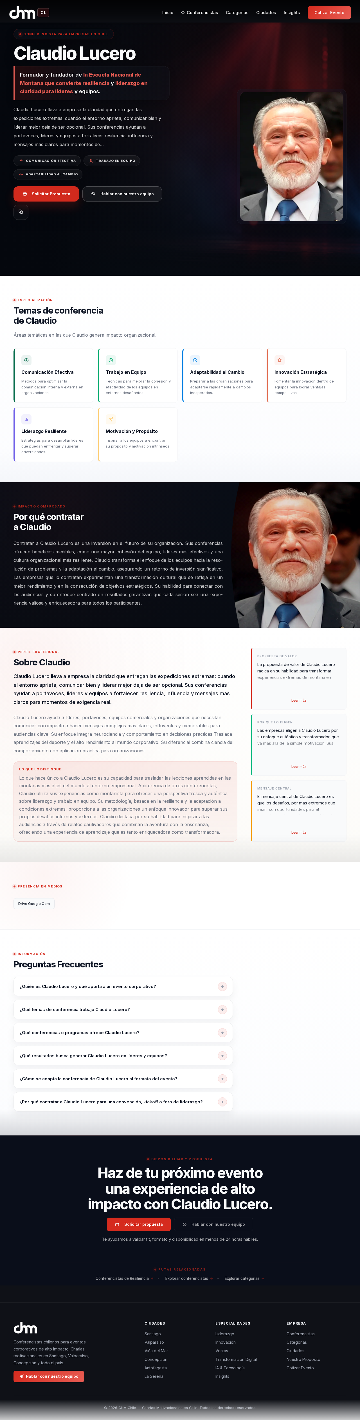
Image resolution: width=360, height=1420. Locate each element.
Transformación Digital (236, 1359)
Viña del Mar (156, 1350)
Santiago (153, 1333)
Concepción (156, 1359)
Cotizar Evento (329, 12)
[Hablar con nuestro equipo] (345, 1387)
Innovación (225, 1342)
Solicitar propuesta (143, 1224)
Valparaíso (154, 1342)
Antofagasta (156, 1367)
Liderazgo (224, 1333)
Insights (292, 12)
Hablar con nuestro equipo (127, 193)
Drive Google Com (34, 903)
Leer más (299, 701)
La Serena (154, 1376)
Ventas (221, 1350)
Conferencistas (202, 12)
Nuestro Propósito (303, 1359)
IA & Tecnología (230, 1367)
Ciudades (266, 12)
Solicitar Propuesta (51, 193)
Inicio (167, 12)
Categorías (237, 12)
